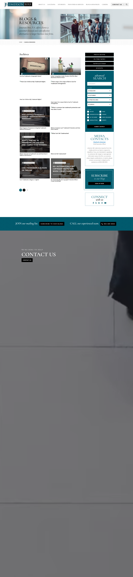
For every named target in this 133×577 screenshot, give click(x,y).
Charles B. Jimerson (99, 142)
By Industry (91, 91)
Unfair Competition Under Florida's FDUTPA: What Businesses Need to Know (64, 77)
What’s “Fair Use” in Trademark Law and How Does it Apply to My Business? (33, 154)
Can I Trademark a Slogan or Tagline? (29, 179)
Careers (105, 4)
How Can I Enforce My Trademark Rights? (30, 99)
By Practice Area (93, 100)
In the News (99, 59)
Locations (51, 4)
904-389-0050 (109, 224)
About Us (41, 4)
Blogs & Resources (92, 4)
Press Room (99, 55)
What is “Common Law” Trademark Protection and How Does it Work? (65, 128)
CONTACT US (117, 4)
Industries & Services (76, 4)
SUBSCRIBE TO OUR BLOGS (52, 224)
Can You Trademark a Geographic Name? (30, 76)
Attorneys (61, 4)
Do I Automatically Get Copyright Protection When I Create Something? (64, 180)
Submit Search (99, 126)
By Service (91, 104)
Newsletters (99, 64)
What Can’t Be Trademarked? (58, 154)
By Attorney (92, 95)
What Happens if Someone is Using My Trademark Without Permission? (33, 128)
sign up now (99, 183)
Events (99, 68)
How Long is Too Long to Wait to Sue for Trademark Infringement (64, 102)
